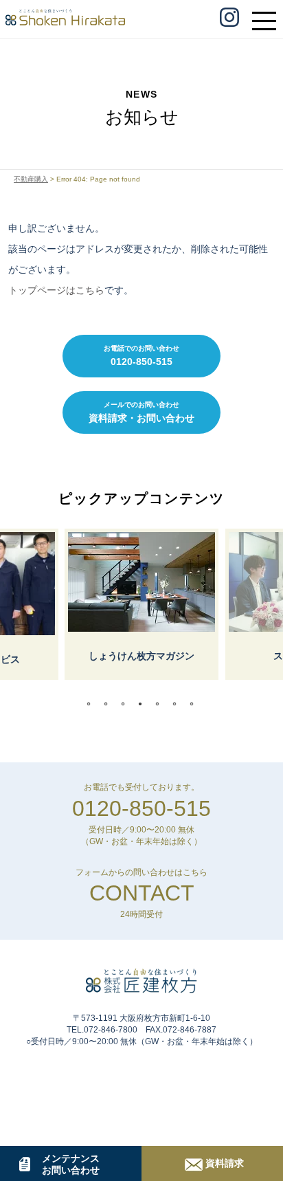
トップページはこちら (56, 290)
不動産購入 (31, 179)
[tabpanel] (141, 604)
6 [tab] (178, 704)
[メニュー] (267, 14)
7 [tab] (195, 704)
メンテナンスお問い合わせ (71, 1164)
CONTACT (141, 893)
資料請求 (224, 1163)
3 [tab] (126, 704)
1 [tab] (92, 704)
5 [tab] (161, 704)
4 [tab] (143, 704)
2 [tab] (109, 704)
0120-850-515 (141, 808)
